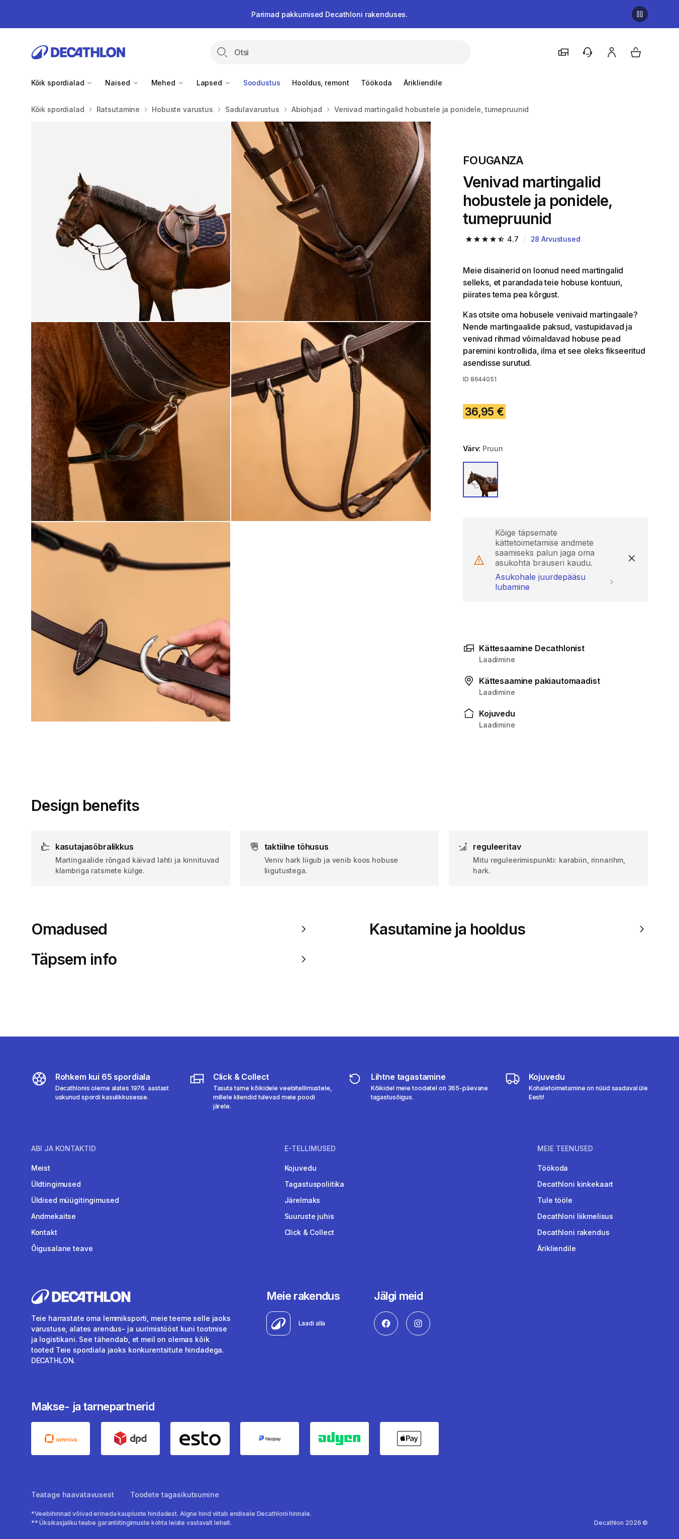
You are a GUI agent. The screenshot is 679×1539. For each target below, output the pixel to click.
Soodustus (261, 82)
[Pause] (640, 14)
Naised (118, 82)
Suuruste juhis (309, 1216)
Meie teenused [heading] (565, 1149)
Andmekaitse (53, 1216)
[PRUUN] (480, 479)
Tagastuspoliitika (314, 1184)
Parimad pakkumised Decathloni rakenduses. (329, 14)
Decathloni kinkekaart (575, 1184)
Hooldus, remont (320, 82)
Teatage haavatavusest (72, 1494)
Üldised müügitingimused (75, 1200)
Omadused (69, 929)
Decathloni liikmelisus (575, 1216)
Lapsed (210, 82)
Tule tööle (554, 1200)
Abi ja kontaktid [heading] (63, 1149)
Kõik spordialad (58, 82)
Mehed (164, 82)
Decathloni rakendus (573, 1232)
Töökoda (376, 82)
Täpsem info (74, 959)
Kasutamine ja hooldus (447, 929)
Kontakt (44, 1232)
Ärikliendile (423, 82)
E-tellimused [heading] (310, 1149)
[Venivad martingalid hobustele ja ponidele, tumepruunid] (131, 221)
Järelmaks (302, 1200)
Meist (40, 1168)
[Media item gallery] (231, 422)
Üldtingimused (56, 1184)
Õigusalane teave (62, 1248)
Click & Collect (309, 1232)
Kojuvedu (300, 1168)
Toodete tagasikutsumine (174, 1494)
